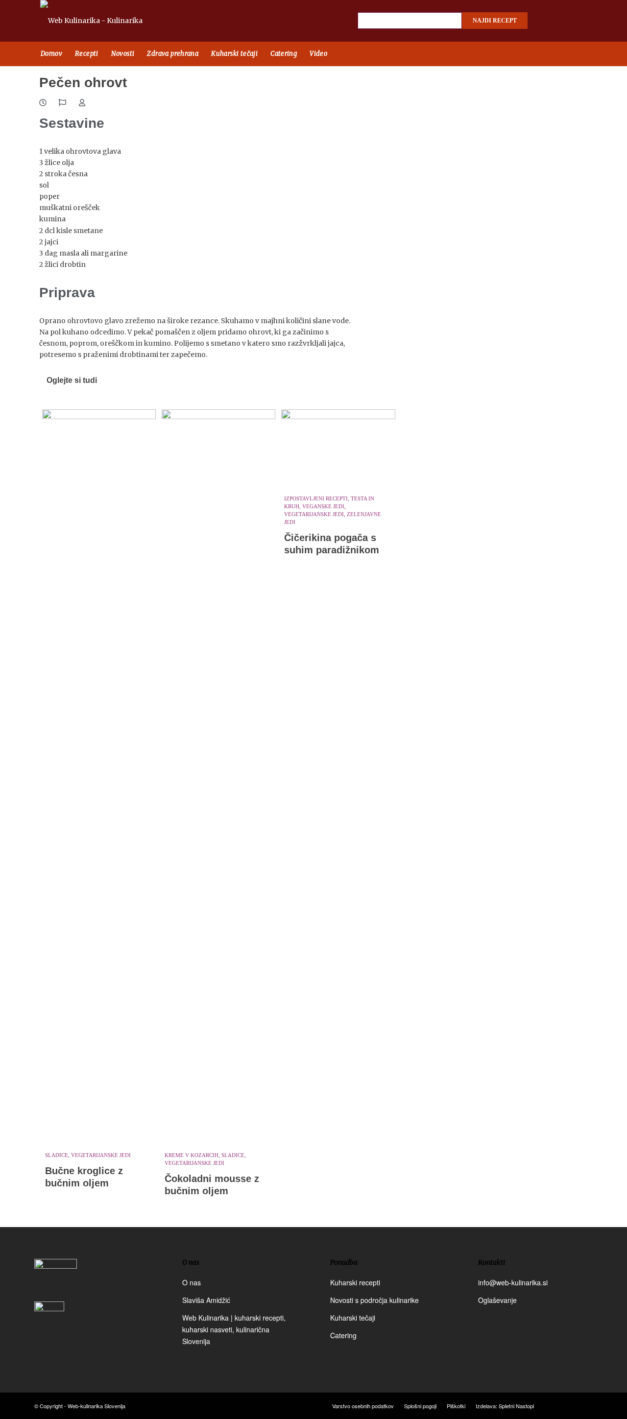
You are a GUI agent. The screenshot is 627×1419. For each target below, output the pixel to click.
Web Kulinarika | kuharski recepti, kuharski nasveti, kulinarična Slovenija (234, 1329)
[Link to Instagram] (565, 21)
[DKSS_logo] (55, 1279)
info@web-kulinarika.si (513, 1282)
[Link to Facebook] (548, 21)
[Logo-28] (102, 21)
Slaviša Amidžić (206, 1300)
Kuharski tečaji (352, 1318)
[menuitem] (51, 54)
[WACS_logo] (49, 1323)
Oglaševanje (497, 1300)
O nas (191, 1282)
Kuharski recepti (355, 1282)
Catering (343, 1335)
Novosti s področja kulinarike (374, 1300)
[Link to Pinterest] (583, 21)
